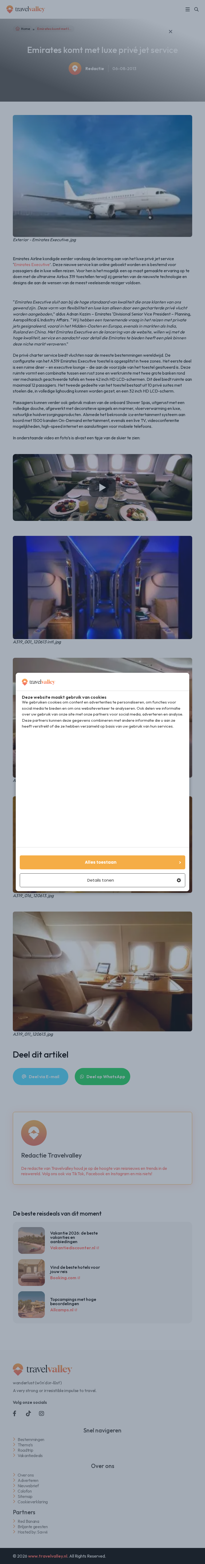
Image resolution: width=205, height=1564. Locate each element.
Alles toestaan (100, 862)
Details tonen (100, 880)
